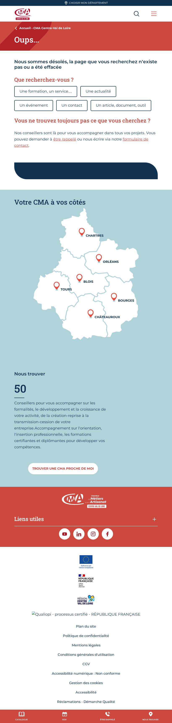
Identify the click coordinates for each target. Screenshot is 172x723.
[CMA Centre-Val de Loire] (23, 14)
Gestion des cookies (86, 683)
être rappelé (64, 139)
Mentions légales (86, 645)
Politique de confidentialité (86, 636)
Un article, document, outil (121, 105)
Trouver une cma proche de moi (63, 468)
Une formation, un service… (46, 91)
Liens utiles (29, 518)
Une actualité (98, 91)
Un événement (34, 105)
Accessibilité (86, 692)
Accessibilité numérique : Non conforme (86, 673)
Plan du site (86, 626)
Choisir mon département (88, 2)
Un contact (71, 105)
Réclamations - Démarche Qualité (86, 702)
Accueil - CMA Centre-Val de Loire (45, 28)
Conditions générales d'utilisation (86, 655)
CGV (86, 664)
